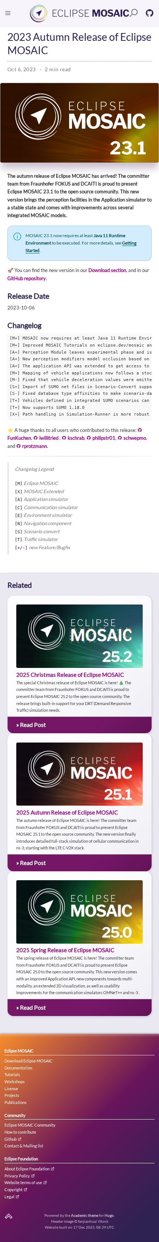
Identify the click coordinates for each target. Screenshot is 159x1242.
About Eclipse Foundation (27, 1168)
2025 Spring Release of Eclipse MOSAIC (65, 950)
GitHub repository (26, 278)
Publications (15, 1102)
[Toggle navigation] (7, 13)
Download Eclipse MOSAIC (28, 1060)
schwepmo (134, 438)
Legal (9, 1196)
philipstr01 (103, 438)
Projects (11, 1095)
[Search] (134, 13)
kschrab (75, 438)
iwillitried (49, 438)
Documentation (18, 1067)
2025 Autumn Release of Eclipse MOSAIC (67, 812)
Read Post (31, 724)
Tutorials (12, 1074)
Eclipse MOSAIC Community (29, 1125)
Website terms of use (23, 1182)
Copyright (13, 1189)
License (11, 1088)
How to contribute (20, 1132)
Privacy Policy (17, 1175)
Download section (107, 270)
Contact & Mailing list (23, 1145)
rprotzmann (34, 446)
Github (10, 1139)
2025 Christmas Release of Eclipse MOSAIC (70, 675)
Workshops (14, 1081)
